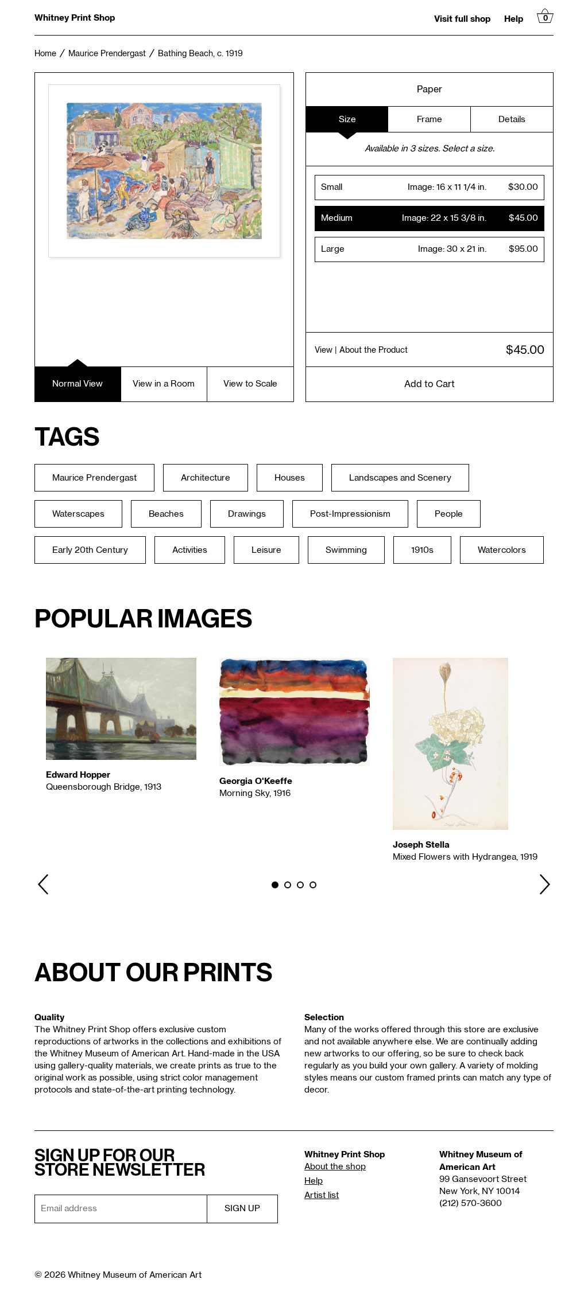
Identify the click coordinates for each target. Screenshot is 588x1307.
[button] (429, 187)
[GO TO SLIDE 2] (287, 884)
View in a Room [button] (164, 384)
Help (513, 18)
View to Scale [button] (250, 384)
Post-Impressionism (350, 514)
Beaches (166, 514)
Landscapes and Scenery (400, 478)
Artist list (321, 1195)
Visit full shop (462, 18)
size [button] (347, 119)
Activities (189, 550)
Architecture (205, 478)
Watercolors (502, 550)
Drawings (247, 514)
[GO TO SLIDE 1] (275, 884)
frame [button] (429, 119)
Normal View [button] (77, 384)
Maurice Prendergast (107, 54)
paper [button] (429, 89)
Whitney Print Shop (74, 17)
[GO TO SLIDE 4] (313, 884)
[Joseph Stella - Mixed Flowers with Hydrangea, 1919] (468, 744)
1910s (422, 550)
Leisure (266, 550)
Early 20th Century (90, 550)
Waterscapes (78, 514)
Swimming (346, 550)
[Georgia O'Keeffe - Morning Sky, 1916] (294, 712)
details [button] (511, 119)
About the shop (335, 1166)
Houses (289, 478)
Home (45, 54)
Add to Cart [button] (429, 384)
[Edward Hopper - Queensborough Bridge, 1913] (121, 709)
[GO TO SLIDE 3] (300, 884)
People (449, 514)
